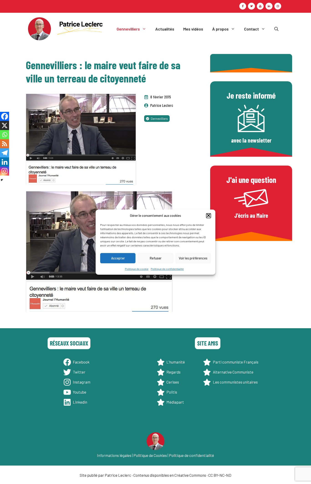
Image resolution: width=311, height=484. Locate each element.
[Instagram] (277, 6)
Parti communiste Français (235, 362)
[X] (4, 125)
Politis (171, 392)
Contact (251, 28)
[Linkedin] (4, 161)
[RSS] (4, 143)
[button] (208, 215)
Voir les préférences (193, 258)
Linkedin (80, 402)
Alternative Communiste (233, 372)
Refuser (155, 258)
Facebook (81, 362)
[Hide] (2, 180)
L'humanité (175, 362)
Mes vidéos (193, 28)
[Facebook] (242, 6)
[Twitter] (251, 6)
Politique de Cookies (150, 455)
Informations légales (114, 455)
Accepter (118, 258)
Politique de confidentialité (167, 268)
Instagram (81, 382)
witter (80, 372)
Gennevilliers (128, 28)
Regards (173, 372)
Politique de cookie (136, 268)
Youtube (79, 392)
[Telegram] (4, 152)
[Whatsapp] (4, 134)
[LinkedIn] (268, 6)
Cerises (172, 382)
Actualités (164, 28)
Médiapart (175, 402)
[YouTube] (260, 6)
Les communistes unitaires (235, 382)
